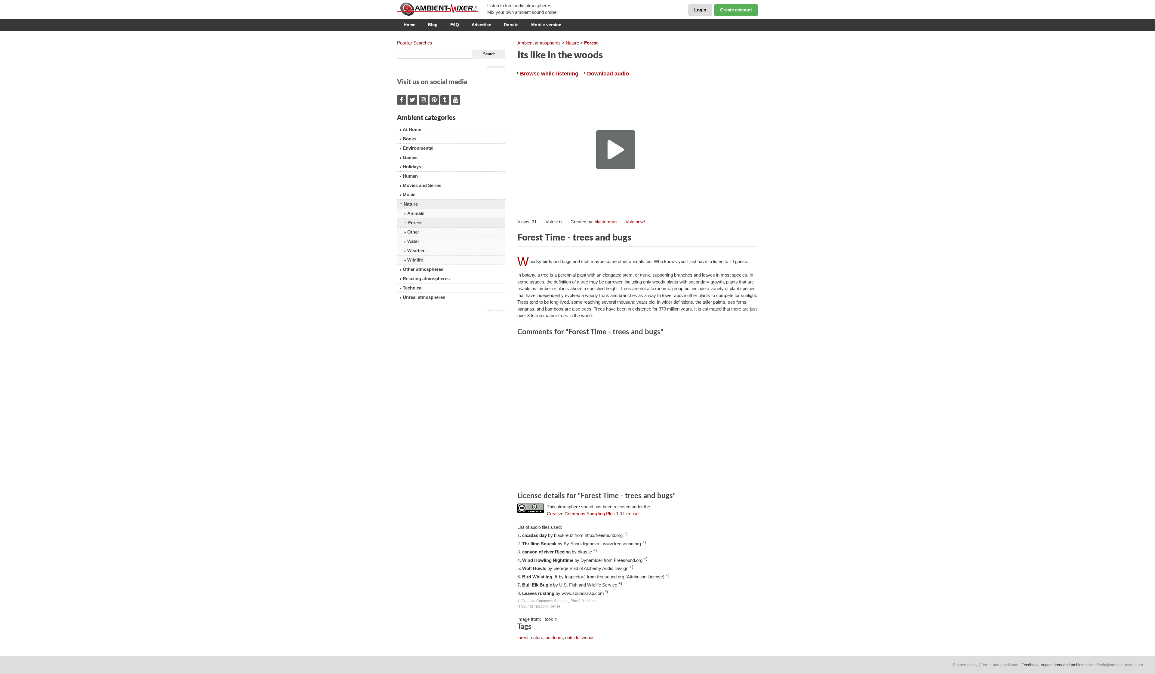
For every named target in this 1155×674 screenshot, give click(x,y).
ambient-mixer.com (442, 9)
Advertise (481, 24)
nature (537, 637)
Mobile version (546, 24)
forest (522, 637)
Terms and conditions (999, 665)
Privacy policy (965, 665)
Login (700, 9)
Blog (433, 24)
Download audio (608, 74)
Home (409, 24)
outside (572, 637)
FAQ (454, 24)
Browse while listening (549, 74)
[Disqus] (637, 415)
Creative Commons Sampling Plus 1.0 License (593, 513)
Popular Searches (414, 42)
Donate (511, 24)
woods (588, 637)
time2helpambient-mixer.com (1116, 665)
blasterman (606, 221)
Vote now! (635, 221)
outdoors (554, 637)
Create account (736, 9)
